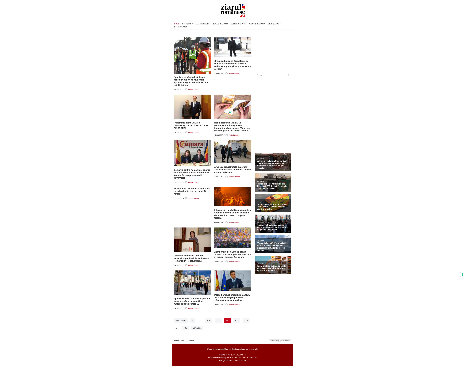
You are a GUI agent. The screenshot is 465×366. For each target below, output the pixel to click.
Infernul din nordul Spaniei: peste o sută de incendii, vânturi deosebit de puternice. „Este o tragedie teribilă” (232, 214)
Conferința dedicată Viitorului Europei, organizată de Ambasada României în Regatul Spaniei (191, 258)
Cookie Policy (285, 341)
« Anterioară (181, 321)
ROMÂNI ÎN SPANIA (220, 24)
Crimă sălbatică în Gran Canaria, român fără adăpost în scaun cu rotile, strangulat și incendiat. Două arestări (232, 65)
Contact (190, 341)
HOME (176, 24)
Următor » (197, 328)
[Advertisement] (273, 53)
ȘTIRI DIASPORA (274, 24)
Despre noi (179, 341)
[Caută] (288, 75)
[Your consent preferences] (462, 274)
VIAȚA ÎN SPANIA (203, 24)
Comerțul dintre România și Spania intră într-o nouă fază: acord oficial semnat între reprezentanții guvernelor (192, 174)
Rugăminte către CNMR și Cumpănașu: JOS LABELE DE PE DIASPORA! (191, 125)
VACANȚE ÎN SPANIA (257, 24)
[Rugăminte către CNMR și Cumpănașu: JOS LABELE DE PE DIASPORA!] (192, 107)
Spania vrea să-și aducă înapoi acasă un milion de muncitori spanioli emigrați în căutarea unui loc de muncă (191, 81)
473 (236, 321)
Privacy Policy (274, 341)
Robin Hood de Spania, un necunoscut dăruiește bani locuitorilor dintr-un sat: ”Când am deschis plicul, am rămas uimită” (232, 127)
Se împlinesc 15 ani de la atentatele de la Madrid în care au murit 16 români (192, 191)
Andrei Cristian (193, 89)
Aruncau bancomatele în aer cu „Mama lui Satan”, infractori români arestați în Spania (232, 169)
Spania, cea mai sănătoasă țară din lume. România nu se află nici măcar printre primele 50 (192, 301)
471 (218, 321)
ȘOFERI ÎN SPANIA (238, 24)
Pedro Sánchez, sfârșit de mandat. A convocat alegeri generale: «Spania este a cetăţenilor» (232, 297)
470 (208, 321)
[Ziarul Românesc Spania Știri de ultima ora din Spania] (232, 10)
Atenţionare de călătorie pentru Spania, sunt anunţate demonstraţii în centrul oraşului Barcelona (232, 254)
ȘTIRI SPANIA (187, 24)
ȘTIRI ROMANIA (180, 27)
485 (185, 328)
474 (246, 321)
